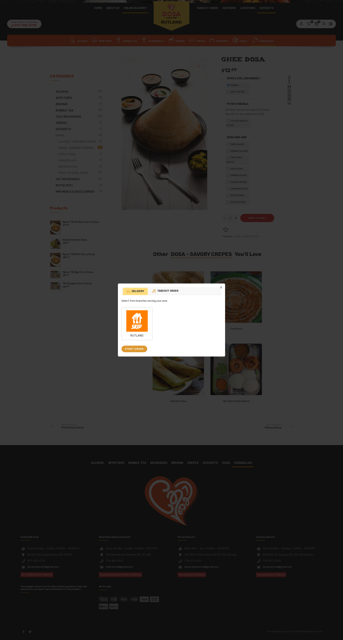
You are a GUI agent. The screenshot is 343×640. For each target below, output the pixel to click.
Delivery (138, 291)
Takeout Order (167, 290)
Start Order (134, 349)
